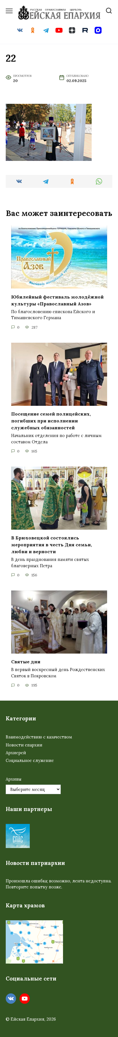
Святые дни (25, 661)
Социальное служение (30, 760)
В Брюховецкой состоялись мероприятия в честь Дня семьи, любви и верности (51, 544)
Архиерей (16, 752)
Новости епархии (24, 745)
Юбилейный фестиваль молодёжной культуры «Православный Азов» (57, 300)
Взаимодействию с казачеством (39, 737)
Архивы (13, 779)
